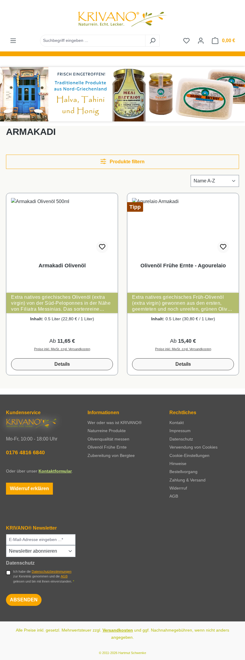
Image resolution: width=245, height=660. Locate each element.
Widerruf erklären (29, 488)
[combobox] (93, 41)
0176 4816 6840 (25, 452)
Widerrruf (178, 488)
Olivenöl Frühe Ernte (107, 447)
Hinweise (177, 463)
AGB (173, 496)
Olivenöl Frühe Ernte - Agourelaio (183, 266)
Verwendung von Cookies (193, 447)
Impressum (180, 430)
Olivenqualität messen (108, 439)
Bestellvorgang (183, 471)
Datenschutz (181, 439)
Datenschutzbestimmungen (51, 571)
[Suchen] (152, 41)
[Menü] (13, 41)
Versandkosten (117, 630)
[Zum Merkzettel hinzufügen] (102, 247)
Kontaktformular (55, 471)
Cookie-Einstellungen (189, 455)
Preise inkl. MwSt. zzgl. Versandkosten (62, 349)
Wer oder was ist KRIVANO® (115, 422)
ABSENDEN (24, 599)
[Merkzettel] (186, 41)
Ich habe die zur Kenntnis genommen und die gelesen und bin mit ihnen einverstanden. (43, 576)
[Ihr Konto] (201, 41)
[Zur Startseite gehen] (122, 19)
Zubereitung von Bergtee (111, 455)
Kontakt (176, 422)
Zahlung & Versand (187, 480)
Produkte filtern (126, 161)
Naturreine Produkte (107, 430)
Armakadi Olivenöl (62, 266)
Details (62, 364)
